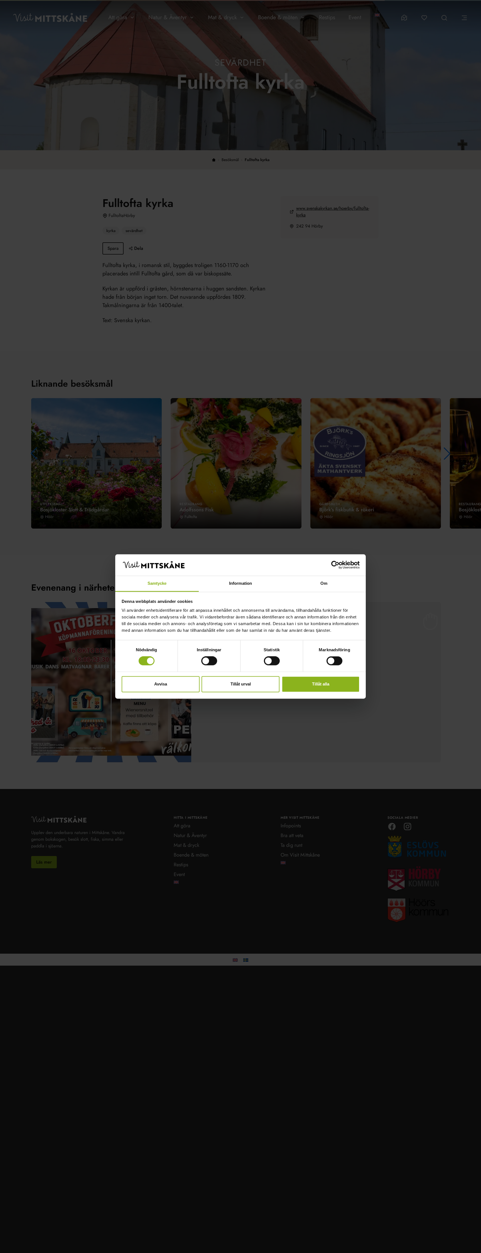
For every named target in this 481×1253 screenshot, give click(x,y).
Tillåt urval (240, 684)
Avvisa (160, 684)
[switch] (209, 661)
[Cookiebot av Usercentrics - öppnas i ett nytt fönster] (335, 565)
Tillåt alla (320, 684)
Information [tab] (240, 583)
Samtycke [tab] (157, 583)
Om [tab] (323, 583)
